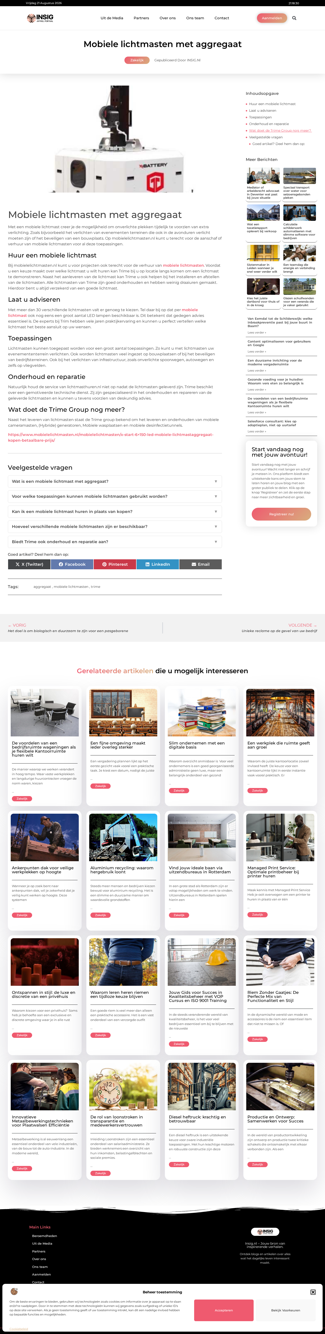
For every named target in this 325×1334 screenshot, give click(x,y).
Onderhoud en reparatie (269, 124)
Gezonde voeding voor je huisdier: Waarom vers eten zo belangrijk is (276, 381)
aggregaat (42, 587)
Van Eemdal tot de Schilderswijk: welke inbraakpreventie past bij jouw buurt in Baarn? (280, 322)
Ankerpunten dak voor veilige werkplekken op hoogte (43, 869)
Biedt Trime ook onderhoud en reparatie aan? (115, 541)
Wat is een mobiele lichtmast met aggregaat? (115, 481)
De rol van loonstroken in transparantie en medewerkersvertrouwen (116, 1121)
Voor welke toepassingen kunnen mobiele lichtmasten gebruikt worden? (115, 496)
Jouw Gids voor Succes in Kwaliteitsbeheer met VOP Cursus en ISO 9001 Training (198, 996)
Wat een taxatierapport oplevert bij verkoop (261, 227)
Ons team (195, 18)
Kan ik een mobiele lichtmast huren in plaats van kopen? (115, 511)
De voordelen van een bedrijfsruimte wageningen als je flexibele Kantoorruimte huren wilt (278, 402)
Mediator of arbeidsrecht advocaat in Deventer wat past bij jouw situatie (263, 192)
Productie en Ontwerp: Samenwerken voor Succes (275, 1119)
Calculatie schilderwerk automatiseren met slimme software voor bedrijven (299, 231)
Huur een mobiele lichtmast (272, 104)
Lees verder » (257, 332)
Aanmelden (41, 1274)
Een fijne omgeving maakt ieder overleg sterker (117, 745)
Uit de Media (112, 18)
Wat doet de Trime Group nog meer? (280, 130)
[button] (313, 1292)
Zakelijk (137, 60)
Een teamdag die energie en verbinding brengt (299, 268)
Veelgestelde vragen (266, 137)
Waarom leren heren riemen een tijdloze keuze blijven (119, 994)
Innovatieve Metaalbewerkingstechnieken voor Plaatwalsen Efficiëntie (42, 1121)
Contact (222, 18)
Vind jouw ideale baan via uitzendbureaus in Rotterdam (200, 869)
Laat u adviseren (262, 110)
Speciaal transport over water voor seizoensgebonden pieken (296, 192)
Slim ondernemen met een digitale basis (197, 745)
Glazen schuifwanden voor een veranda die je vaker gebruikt (298, 301)
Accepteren (224, 1310)
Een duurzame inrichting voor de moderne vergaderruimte (275, 362)
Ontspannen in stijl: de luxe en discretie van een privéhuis (43, 994)
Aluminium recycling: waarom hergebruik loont (121, 869)
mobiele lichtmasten (183, 265)
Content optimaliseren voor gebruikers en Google (279, 343)
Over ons (168, 18)
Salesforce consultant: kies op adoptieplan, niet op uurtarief (272, 423)
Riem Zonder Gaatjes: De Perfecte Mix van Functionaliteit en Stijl (273, 996)
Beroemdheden (44, 1236)
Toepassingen (260, 117)
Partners (141, 18)
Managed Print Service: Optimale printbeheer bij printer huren (273, 871)
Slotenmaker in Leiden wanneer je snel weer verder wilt (262, 268)
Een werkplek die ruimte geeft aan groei (278, 745)
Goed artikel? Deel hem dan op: (278, 144)
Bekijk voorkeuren (285, 1310)
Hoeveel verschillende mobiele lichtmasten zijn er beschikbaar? (115, 526)
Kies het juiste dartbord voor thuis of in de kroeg (263, 301)
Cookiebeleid (19, 1329)
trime (95, 587)
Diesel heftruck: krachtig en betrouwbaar (197, 1119)
